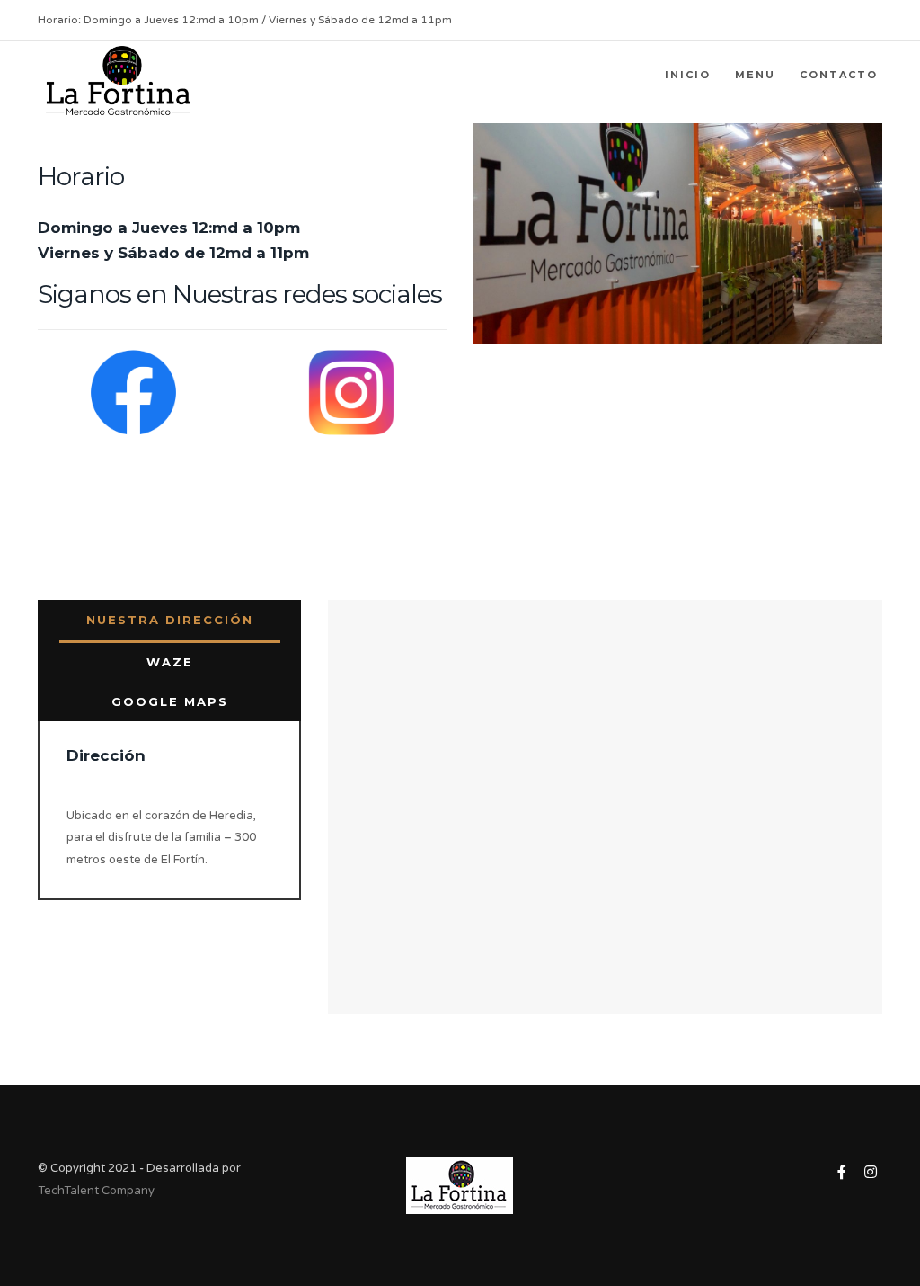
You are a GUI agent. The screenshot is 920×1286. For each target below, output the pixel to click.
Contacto (839, 74)
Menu (755, 74)
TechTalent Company (96, 1190)
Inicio (688, 74)
